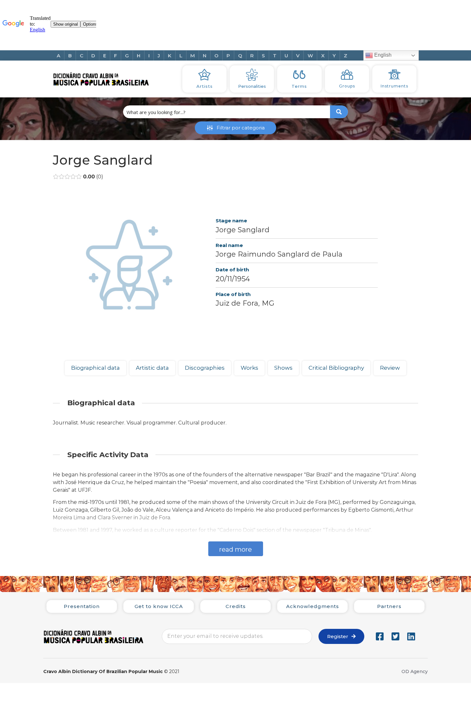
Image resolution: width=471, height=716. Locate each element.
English (382, 55)
